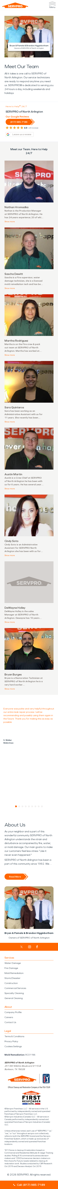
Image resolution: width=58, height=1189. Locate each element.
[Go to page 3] (22, 806)
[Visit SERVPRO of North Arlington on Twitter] (21, 947)
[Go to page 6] (32, 806)
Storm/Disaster (12, 978)
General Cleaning (14, 998)
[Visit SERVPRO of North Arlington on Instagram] (29, 947)
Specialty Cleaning (14, 993)
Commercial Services (15, 988)
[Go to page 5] (29, 806)
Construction (11, 983)
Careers (9, 1017)
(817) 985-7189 (18, 122)
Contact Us (10, 1022)
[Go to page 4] (25, 806)
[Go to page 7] (35, 806)
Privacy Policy (11, 1041)
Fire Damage (11, 968)
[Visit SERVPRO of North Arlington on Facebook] (37, 946)
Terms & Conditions (14, 1036)
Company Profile (13, 1012)
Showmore (10, 221)
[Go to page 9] (42, 806)
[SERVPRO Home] (15, 5)
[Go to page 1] (16, 806)
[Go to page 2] (19, 806)
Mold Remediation (14, 973)
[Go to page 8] (38, 806)
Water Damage (13, 963)
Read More (15, 876)
